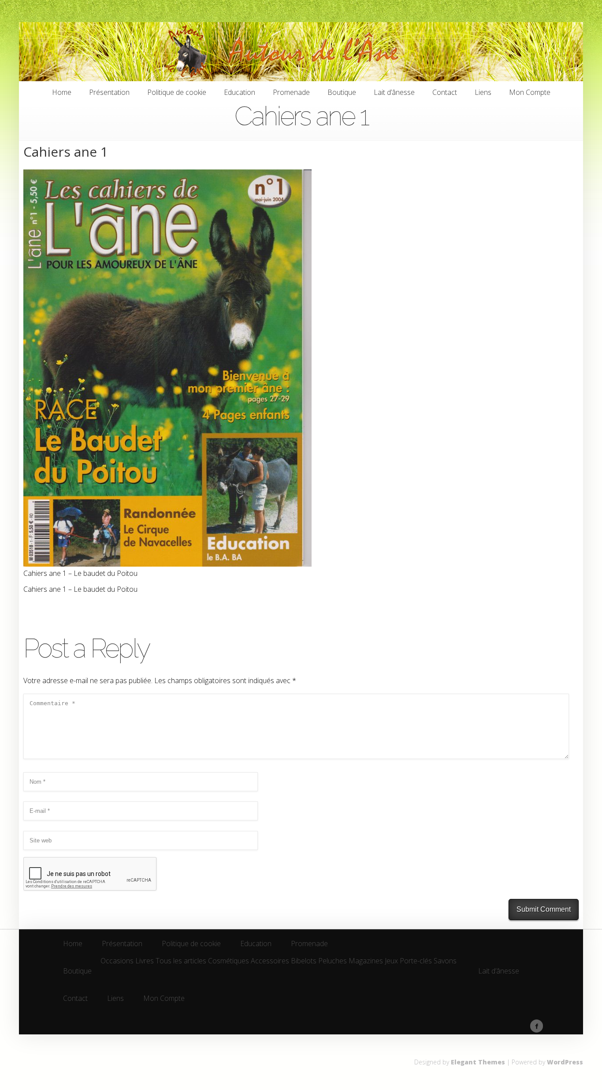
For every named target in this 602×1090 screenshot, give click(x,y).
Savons (445, 961)
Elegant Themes (478, 1062)
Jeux (391, 961)
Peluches (332, 961)
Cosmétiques (228, 961)
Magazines (366, 961)
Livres (144, 961)
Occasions (117, 961)
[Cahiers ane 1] (167, 564)
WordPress (565, 1062)
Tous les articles (181, 961)
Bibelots (303, 961)
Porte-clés (416, 961)
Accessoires (270, 961)
